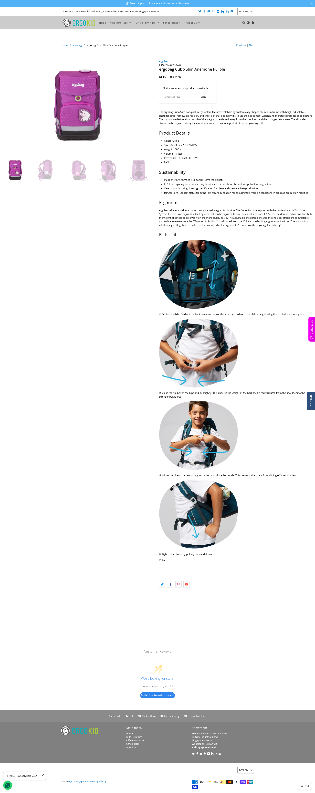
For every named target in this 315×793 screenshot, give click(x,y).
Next (251, 45)
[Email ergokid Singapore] (231, 11)
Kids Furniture (119, 22)
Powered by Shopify (96, 781)
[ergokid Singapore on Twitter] (199, 11)
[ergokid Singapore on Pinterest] (213, 11)
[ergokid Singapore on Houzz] (222, 11)
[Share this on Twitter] (162, 584)
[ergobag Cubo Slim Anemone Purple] (79, 103)
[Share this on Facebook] (170, 584)
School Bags (170, 22)
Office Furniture (146, 22)
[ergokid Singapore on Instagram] (218, 11)
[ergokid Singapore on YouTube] (208, 11)
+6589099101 (211, 743)
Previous (241, 45)
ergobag (77, 45)
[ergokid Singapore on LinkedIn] (227, 11)
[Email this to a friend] (186, 584)
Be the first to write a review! (157, 695)
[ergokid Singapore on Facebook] (204, 11)
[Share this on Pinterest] (178, 584)
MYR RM (243, 11)
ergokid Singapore (77, 781)
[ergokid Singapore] (79, 22)
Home (102, 22)
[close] (311, 3)
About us (191, 22)
